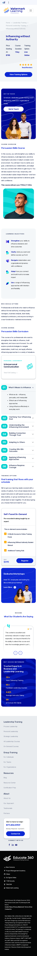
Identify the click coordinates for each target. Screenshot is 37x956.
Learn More (8, 587)
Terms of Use (28, 907)
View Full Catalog (10, 373)
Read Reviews (27, 67)
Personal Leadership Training (16, 26)
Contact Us (15, 834)
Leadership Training (19, 23)
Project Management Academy (15, 870)
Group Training (10, 752)
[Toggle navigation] (30, 10)
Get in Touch (13, 109)
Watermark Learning (12, 888)
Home (8, 23)
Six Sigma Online (11, 877)
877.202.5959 (13, 825)
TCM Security (10, 881)
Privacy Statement (18, 907)
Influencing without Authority (16, 29)
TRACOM (9, 884)
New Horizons (10, 867)
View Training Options (18, 74)
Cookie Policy (9, 907)
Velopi (8, 874)
